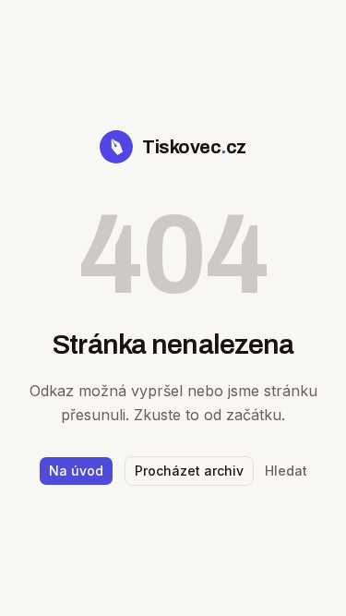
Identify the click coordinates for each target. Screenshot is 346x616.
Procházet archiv (189, 470)
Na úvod (76, 470)
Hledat (286, 470)
